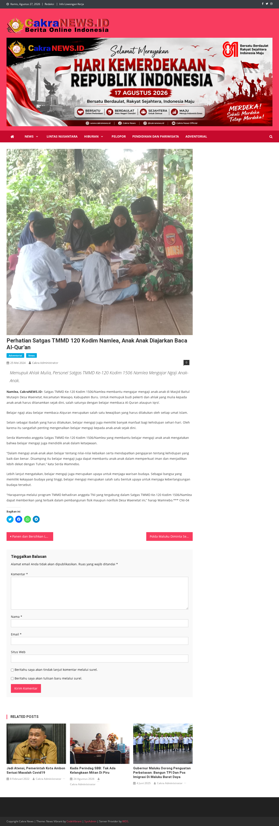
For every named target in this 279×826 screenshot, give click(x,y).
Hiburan (91, 136)
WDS (125, 821)
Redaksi (49, 4)
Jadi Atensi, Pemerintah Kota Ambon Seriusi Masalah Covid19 (36, 770)
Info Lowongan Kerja (71, 4)
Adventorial (196, 136)
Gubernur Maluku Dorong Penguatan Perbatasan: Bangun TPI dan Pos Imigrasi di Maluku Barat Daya (162, 772)
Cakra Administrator (45, 363)
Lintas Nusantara (62, 136)
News (29, 136)
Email (16, 634)
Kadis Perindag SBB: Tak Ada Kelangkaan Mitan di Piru (93, 770)
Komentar (19, 574)
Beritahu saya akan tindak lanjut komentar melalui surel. (56, 670)
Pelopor (119, 136)
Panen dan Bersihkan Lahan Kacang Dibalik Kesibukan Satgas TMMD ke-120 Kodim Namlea (32, 536)
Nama (16, 617)
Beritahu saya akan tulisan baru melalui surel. (48, 678)
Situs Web (18, 652)
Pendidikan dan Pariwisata (155, 136)
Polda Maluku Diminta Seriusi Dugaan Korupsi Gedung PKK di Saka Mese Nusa (171, 536)
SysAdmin (90, 821)
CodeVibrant (74, 821)
